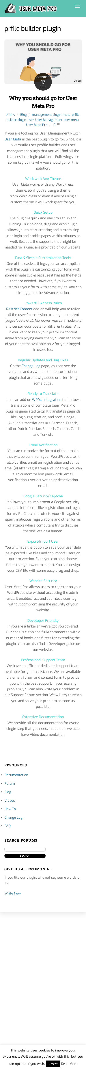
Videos (9, 800)
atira (10, 115)
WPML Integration (46, 399)
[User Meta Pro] (30, 11)
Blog (23, 115)
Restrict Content (19, 309)
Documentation (16, 775)
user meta (71, 120)
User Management (48, 120)
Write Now (12, 893)
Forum (9, 783)
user (31, 120)
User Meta (12, 139)
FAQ (7, 826)
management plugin (46, 115)
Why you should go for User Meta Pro (43, 102)
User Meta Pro (36, 125)
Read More (69, 1064)
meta (66, 115)
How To (10, 809)
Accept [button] (53, 1064)
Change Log (31, 366)
